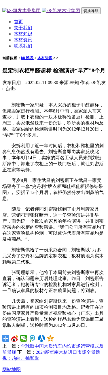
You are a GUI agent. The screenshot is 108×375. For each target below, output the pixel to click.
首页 (18, 21)
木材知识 (23, 33)
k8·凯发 (27, 58)
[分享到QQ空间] (50, 338)
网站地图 (11, 369)
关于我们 (23, 27)
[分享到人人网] (41, 338)
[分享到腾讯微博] (32, 338)
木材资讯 (23, 39)
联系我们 (23, 45)
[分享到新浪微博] (14, 338)
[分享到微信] (23, 338)
